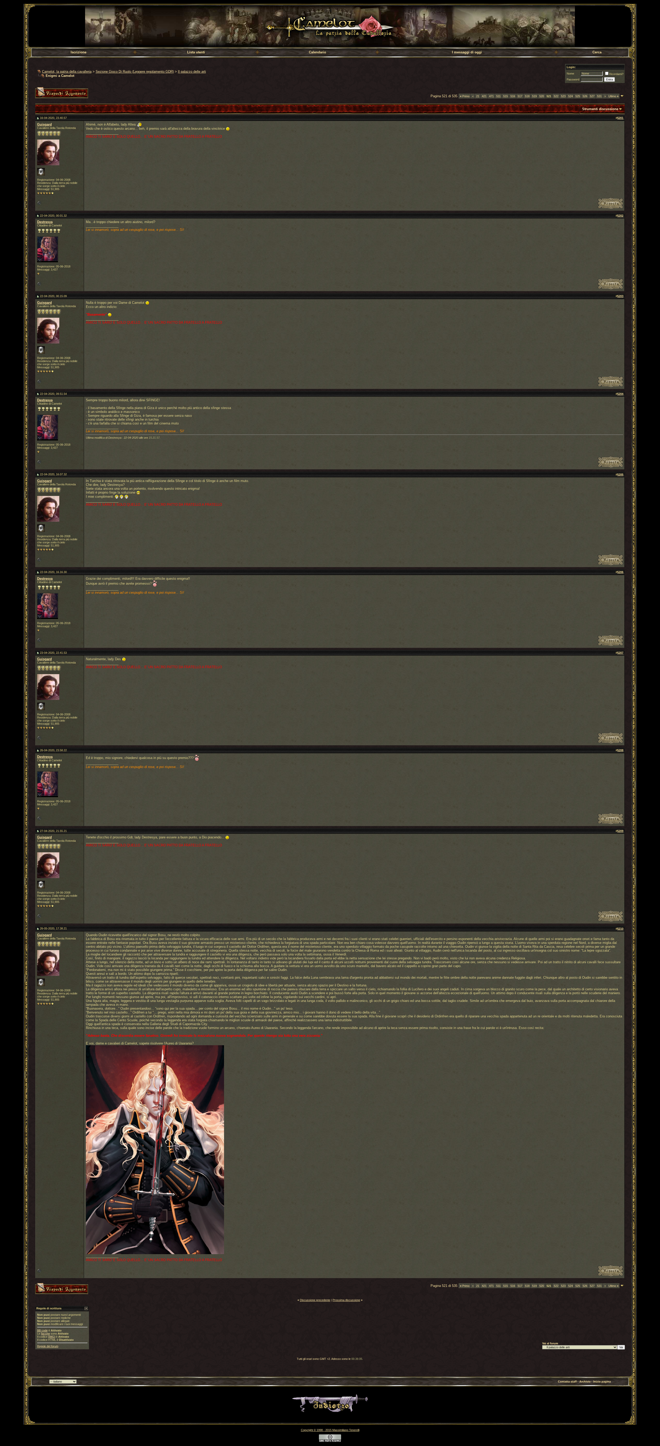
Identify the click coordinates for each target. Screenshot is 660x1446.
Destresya (45, 222)
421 (484, 96)
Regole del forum (47, 1346)
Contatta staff (567, 1381)
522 (556, 96)
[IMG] (51, 1336)
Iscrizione (78, 52)
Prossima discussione (346, 1300)
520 (541, 96)
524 (570, 96)
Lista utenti (196, 52)
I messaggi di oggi (467, 52)
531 (599, 96)
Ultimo (613, 96)
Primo (464, 96)
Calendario (317, 52)
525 (577, 96)
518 (527, 96)
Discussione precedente (315, 1300)
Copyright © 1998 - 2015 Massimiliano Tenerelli (330, 1430)
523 (563, 96)
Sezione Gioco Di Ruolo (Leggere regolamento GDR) (135, 71)
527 (592, 96)
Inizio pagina (602, 1381)
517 (520, 96)
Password (573, 79)
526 (585, 96)
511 (498, 96)
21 (477, 96)
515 (505, 96)
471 (491, 96)
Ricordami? (616, 74)
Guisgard (44, 124)
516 (512, 96)
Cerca (596, 52)
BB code (42, 1330)
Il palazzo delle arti (192, 71)
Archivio (585, 1381)
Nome (570, 73)
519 (534, 96)
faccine (45, 1333)
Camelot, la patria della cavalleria (67, 71)
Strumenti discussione (600, 109)
